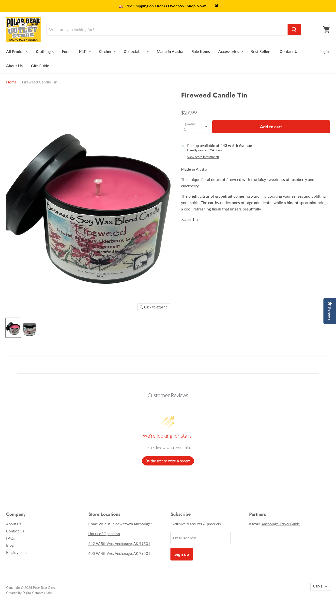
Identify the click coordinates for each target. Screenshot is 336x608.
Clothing (44, 51)
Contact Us (289, 51)
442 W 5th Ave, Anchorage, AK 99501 (119, 543)
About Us (14, 65)
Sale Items (201, 51)
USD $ (317, 587)
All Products (17, 51)
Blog (10, 545)
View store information (203, 157)
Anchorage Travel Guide (280, 524)
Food (66, 51)
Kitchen (106, 51)
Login (324, 51)
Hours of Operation (104, 533)
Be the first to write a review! (168, 461)
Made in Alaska (170, 51)
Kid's (83, 51)
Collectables (135, 51)
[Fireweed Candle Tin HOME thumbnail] (13, 327)
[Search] (294, 29)
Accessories (229, 51)
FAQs (10, 538)
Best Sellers (260, 51)
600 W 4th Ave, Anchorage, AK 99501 (119, 553)
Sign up (181, 554)
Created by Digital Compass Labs (29, 593)
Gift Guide (40, 65)
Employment (16, 552)
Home (11, 82)
